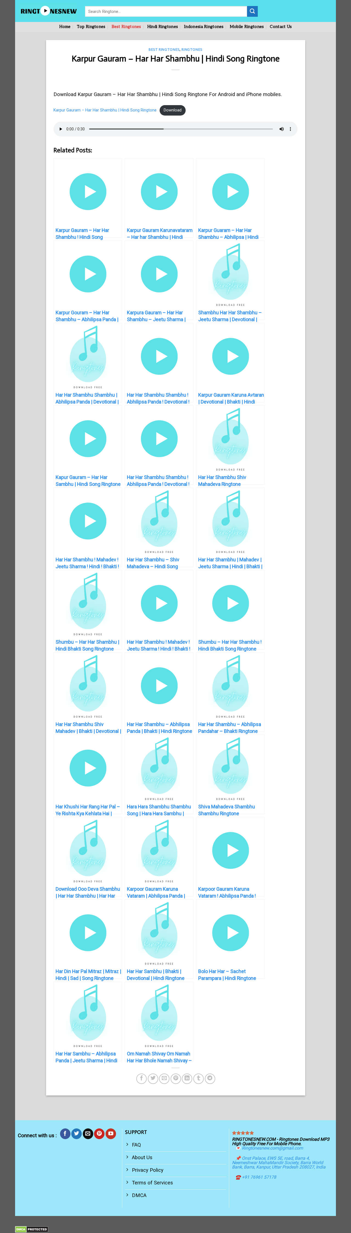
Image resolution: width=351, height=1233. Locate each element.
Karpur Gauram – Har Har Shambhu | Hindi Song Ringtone (105, 110)
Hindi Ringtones (162, 26)
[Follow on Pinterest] (99, 1133)
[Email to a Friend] (164, 1079)
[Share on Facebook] (141, 1079)
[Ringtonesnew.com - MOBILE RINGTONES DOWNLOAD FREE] (48, 11)
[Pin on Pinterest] (176, 1079)
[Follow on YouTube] (111, 1133)
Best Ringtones (126, 26)
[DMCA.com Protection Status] (31, 1229)
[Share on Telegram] (210, 1079)
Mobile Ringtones (247, 26)
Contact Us (281, 26)
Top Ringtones (91, 26)
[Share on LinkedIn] (187, 1079)
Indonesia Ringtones (204, 26)
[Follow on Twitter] (76, 1133)
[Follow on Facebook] (65, 1133)
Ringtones (192, 49)
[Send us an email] (88, 1133)
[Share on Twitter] (153, 1079)
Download (173, 110)
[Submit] (252, 11)
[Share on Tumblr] (198, 1079)
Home (65, 26)
